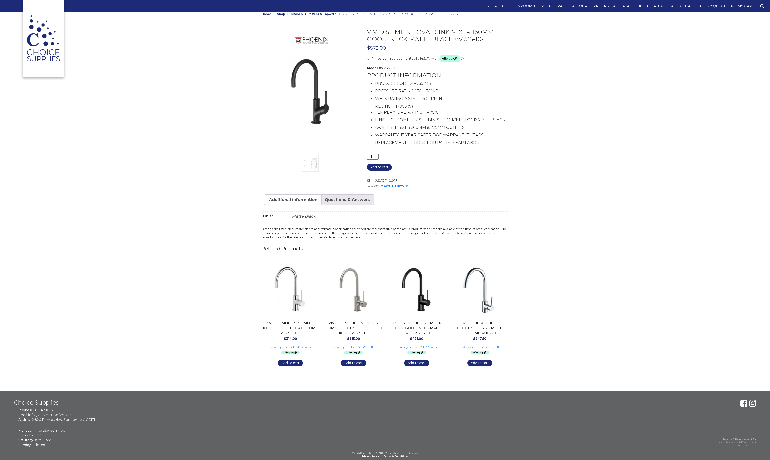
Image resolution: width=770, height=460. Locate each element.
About (660, 6)
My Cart (746, 6)
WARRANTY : (388, 135)
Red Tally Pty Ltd (747, 445)
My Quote (716, 6)
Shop (492, 6)
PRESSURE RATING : (395, 91)
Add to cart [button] (290, 363)
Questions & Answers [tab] (347, 199)
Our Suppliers (594, 6)
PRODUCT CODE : (393, 83)
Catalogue (631, 6)
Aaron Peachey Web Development (737, 442)
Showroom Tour (526, 6)
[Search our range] (762, 6)
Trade (562, 6)
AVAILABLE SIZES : (393, 127)
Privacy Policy (370, 456)
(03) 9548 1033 (41, 410)
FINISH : (383, 119)
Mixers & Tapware (323, 14)
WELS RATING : (390, 98)
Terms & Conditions (395, 456)
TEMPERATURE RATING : (399, 112)
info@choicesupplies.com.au (52, 415)
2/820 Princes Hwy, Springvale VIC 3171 (63, 420)
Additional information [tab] (293, 199)
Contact (687, 6)
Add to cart (379, 167)
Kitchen (297, 14)
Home (266, 14)
